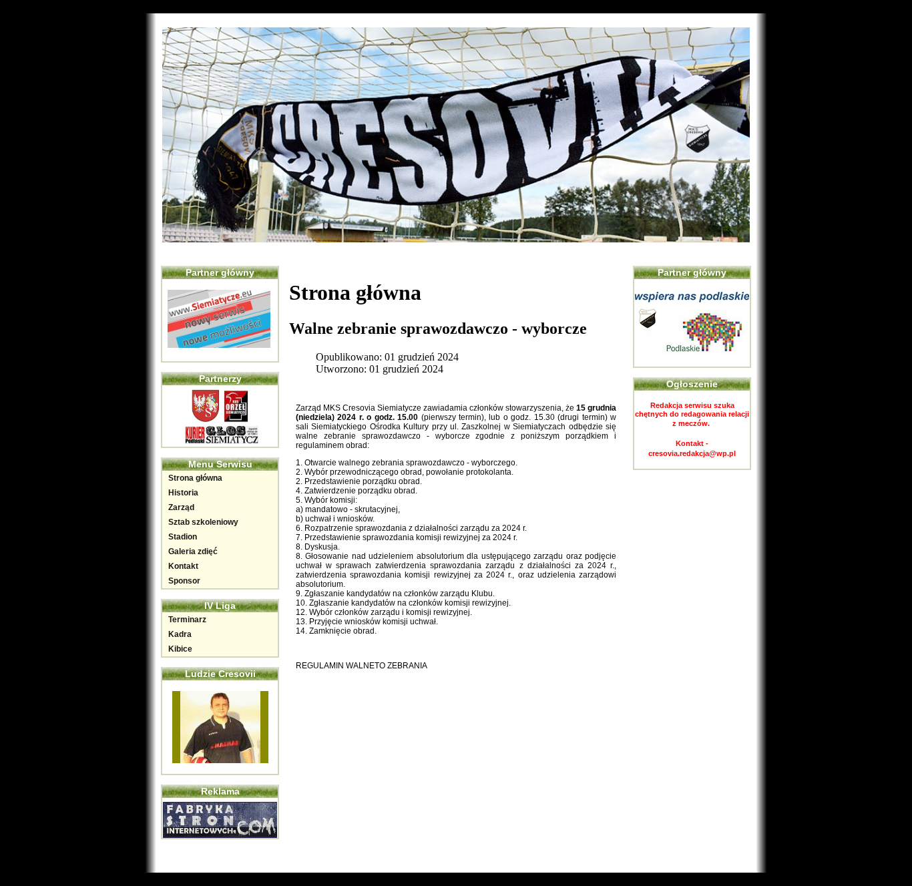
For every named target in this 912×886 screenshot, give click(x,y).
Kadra (180, 634)
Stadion (182, 536)
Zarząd (181, 507)
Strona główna (195, 478)
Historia (183, 492)
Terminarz (187, 619)
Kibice (180, 649)
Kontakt (183, 566)
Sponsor (184, 581)
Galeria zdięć (193, 551)
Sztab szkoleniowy (203, 522)
